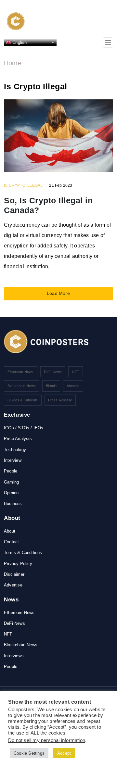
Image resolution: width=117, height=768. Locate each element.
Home (12, 63)
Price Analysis (18, 438)
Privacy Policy (18, 563)
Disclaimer (14, 574)
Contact (11, 541)
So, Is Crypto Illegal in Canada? (48, 205)
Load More (58, 293)
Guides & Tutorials (22, 400)
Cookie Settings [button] (29, 753)
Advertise (13, 585)
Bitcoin (51, 386)
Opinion (11, 492)
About (9, 531)
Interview (12, 460)
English (19, 42)
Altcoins (73, 386)
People (10, 471)
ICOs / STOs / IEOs (24, 427)
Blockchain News (21, 386)
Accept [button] (64, 753)
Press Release (60, 400)
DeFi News (53, 372)
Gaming (11, 482)
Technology (15, 449)
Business (13, 503)
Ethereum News (20, 372)
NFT (75, 372)
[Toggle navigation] (108, 42)
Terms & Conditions (23, 552)
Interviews (14, 655)
